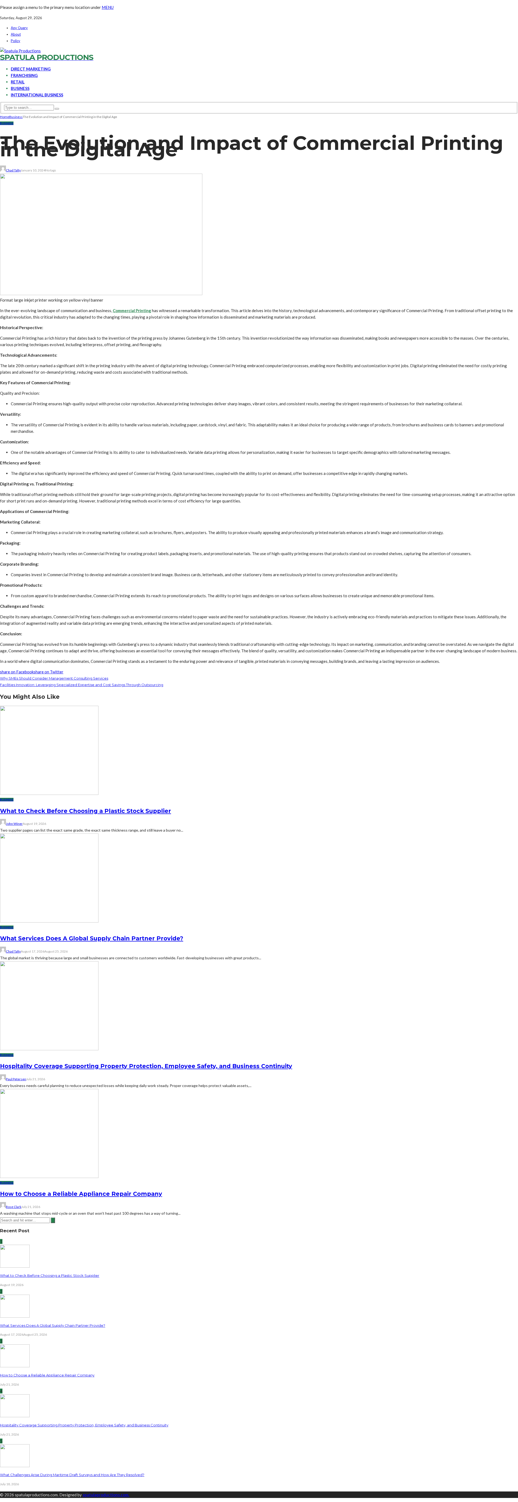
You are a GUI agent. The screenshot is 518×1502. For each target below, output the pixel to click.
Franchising (24, 75)
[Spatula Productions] (20, 50)
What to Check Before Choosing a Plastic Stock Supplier (85, 811)
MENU (108, 7)
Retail (18, 81)
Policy (15, 41)
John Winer (14, 824)
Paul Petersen (16, 1079)
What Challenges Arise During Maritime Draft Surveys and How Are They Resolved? (72, 1475)
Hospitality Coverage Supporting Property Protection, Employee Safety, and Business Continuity (146, 1066)
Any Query (19, 28)
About (16, 34)
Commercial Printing (132, 310)
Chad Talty (13, 170)
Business (20, 88)
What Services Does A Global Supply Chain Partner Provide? (91, 938)
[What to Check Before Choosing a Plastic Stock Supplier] (49, 793)
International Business (37, 94)
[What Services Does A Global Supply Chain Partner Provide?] (49, 921)
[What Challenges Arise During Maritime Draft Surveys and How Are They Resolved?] (15, 1465)
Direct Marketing (31, 68)
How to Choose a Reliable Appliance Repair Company (81, 1193)
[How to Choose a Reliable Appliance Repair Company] (49, 1176)
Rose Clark (13, 1207)
